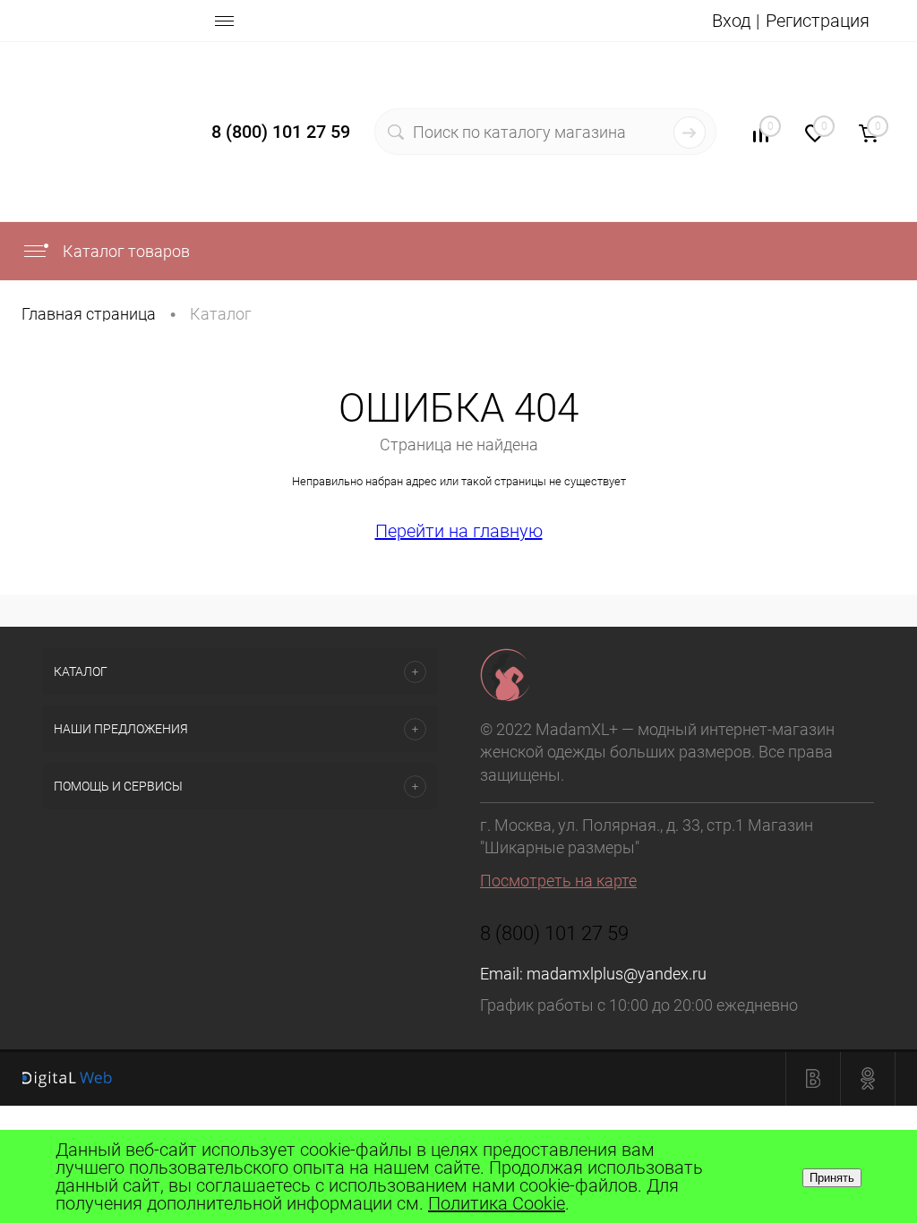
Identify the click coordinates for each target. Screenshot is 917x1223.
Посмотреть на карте (558, 880)
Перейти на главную (459, 531)
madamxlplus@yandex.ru (617, 973)
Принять (832, 1178)
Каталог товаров (124, 251)
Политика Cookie (496, 1203)
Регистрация (818, 20)
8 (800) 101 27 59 (280, 131)
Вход (731, 20)
